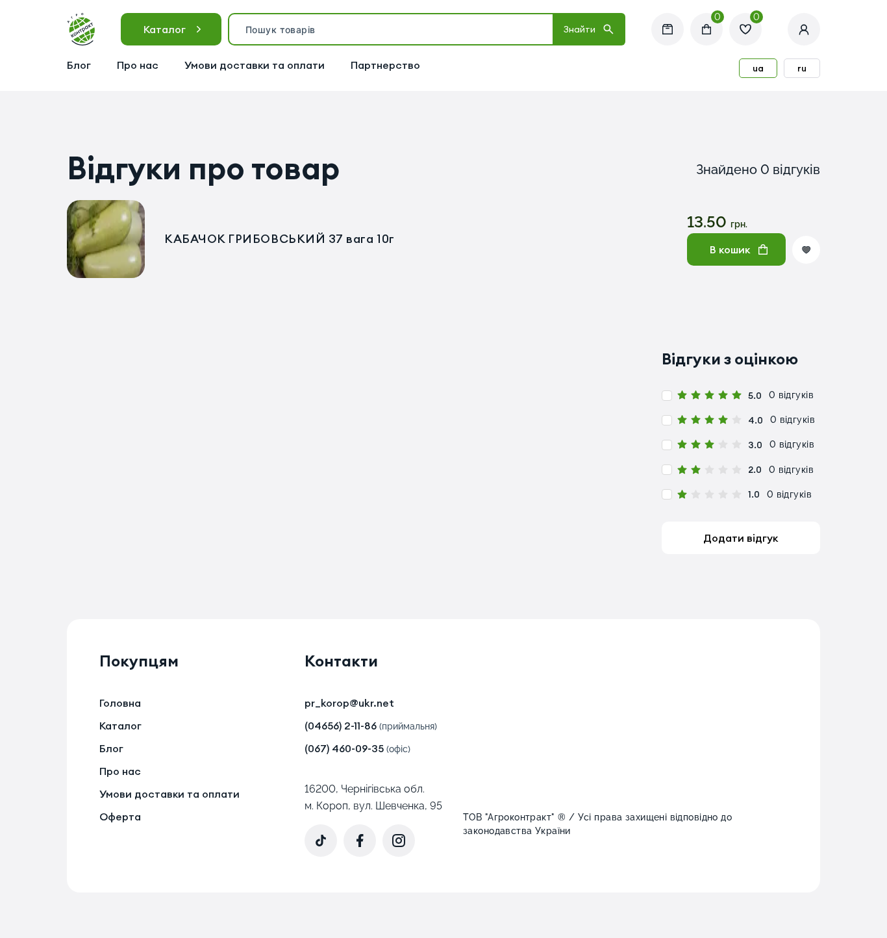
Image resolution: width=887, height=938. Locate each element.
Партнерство (385, 64)
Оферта (120, 816)
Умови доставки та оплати (254, 64)
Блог (79, 64)
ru (801, 68)
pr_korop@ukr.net (349, 702)
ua (758, 68)
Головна (120, 702)
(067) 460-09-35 (357, 748)
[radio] (682, 395)
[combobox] (391, 29)
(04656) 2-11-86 (371, 725)
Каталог (165, 29)
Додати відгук (740, 537)
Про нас (137, 64)
